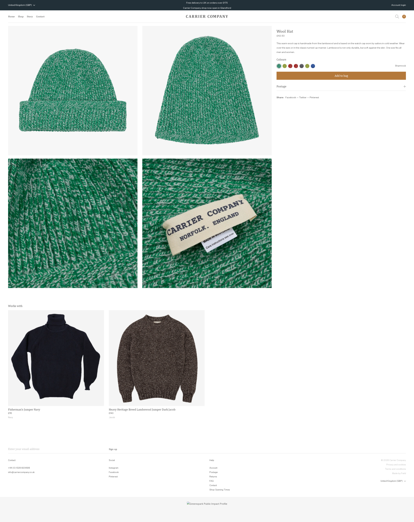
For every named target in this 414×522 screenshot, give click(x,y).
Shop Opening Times (219, 490)
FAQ (211, 481)
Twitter (303, 97)
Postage (281, 86)
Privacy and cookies (396, 465)
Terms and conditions (395, 469)
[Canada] (290, 66)
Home (11, 16)
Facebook (290, 97)
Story (30, 16)
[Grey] (301, 66)
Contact (40, 16)
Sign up (113, 449)
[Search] (397, 16)
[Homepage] (207, 16)
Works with (15, 306)
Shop (21, 16)
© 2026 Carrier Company (393, 460)
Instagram (113, 468)
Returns (213, 477)
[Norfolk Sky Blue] (312, 66)
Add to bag (341, 75)
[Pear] (284, 66)
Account (213, 468)
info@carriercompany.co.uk (21, 472)
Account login (398, 5)
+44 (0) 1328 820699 (19, 468)
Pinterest (314, 97)
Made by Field (399, 473)
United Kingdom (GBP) (20, 5)
